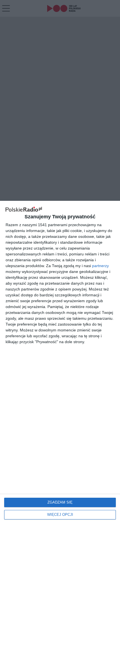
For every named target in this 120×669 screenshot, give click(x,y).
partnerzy (100, 266)
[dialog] (60, 435)
